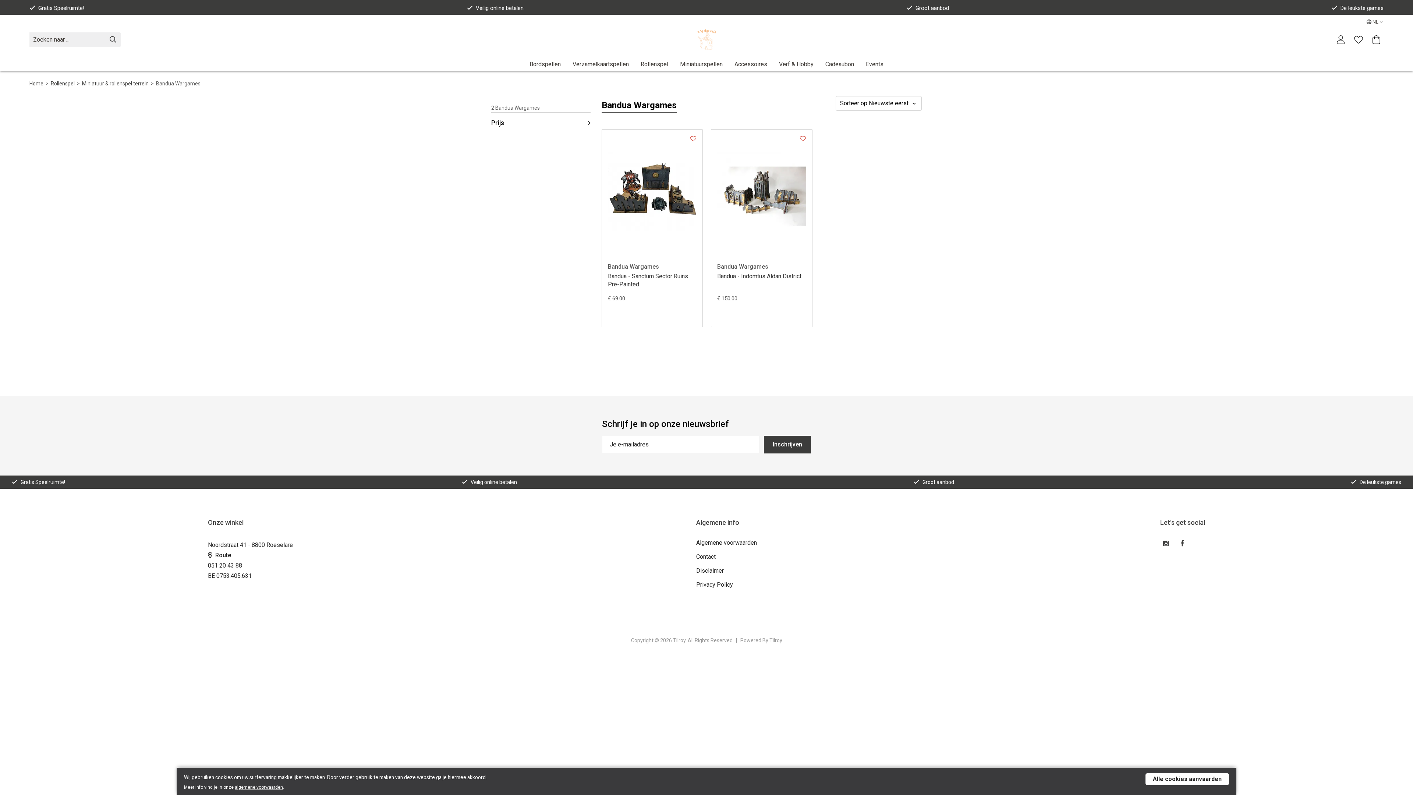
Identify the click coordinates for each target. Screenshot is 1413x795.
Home (36, 83)
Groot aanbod (932, 8)
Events (874, 64)
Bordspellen (545, 64)
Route (222, 555)
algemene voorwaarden (259, 787)
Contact (706, 556)
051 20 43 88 (225, 565)
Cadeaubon (839, 64)
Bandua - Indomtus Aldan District (759, 276)
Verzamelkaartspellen (601, 64)
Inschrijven (787, 444)
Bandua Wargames (633, 266)
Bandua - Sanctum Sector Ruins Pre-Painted (648, 280)
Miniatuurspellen (701, 64)
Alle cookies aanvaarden (1187, 778)
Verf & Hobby (796, 64)
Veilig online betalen (500, 8)
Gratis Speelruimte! (61, 8)
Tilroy (775, 640)
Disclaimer (710, 570)
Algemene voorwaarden (726, 542)
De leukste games (1362, 8)
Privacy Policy (714, 584)
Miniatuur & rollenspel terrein (115, 83)
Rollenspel (654, 64)
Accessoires (750, 64)
